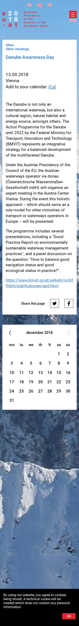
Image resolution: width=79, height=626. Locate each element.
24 (11, 391)
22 (58, 382)
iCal (52, 86)
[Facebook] (68, 303)
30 (68, 391)
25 (21, 391)
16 (68, 372)
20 (40, 382)
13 (40, 372)
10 (11, 372)
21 (49, 382)
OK (69, 616)
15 (58, 372)
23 (68, 382)
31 (11, 400)
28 (49, 391)
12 (31, 372)
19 (31, 382)
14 (49, 372)
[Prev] (10, 333)
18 (21, 382)
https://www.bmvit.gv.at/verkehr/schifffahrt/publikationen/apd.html (39, 283)
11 (21, 372)
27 (40, 391)
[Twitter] (54, 303)
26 (31, 391)
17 (11, 382)
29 (58, 391)
